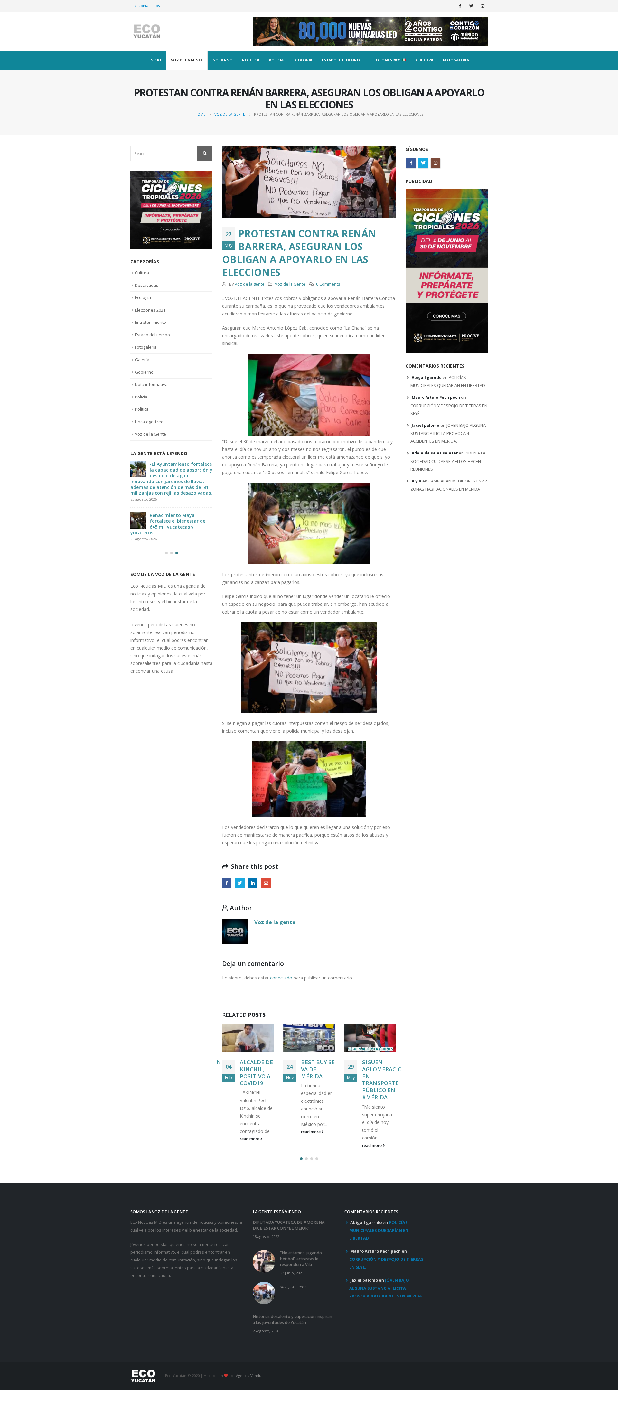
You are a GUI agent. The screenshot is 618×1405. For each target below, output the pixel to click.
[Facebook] (460, 6)
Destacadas (146, 285)
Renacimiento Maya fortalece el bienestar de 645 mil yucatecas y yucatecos (167, 524)
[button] (301, 1159)
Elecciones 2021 (385, 60)
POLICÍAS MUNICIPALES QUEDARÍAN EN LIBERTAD (378, 1230)
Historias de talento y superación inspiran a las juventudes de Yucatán (292, 1319)
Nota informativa (151, 384)
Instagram (435, 163)
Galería (142, 359)
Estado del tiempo (341, 60)
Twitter (240, 882)
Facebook (226, 882)
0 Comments (328, 284)
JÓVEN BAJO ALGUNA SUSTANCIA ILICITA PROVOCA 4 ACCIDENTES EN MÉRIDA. (448, 433)
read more (250, 1139)
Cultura (424, 60)
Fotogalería (456, 60)
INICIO (155, 60)
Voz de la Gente (187, 60)
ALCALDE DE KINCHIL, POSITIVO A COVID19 (256, 1072)
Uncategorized (149, 422)
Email (266, 882)
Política (250, 60)
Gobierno (222, 60)
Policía (276, 60)
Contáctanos (149, 5)
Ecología (302, 60)
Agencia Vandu (248, 1375)
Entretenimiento (150, 322)
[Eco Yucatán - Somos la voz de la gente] (146, 31)
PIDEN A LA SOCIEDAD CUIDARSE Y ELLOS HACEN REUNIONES (447, 461)
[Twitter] (471, 6)
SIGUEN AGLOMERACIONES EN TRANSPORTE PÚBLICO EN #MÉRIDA (387, 1079)
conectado (281, 978)
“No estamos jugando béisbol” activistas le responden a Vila (301, 1258)
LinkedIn (253, 882)
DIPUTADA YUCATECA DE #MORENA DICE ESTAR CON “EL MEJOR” (288, 1225)
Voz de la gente (250, 284)
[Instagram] (482, 6)
